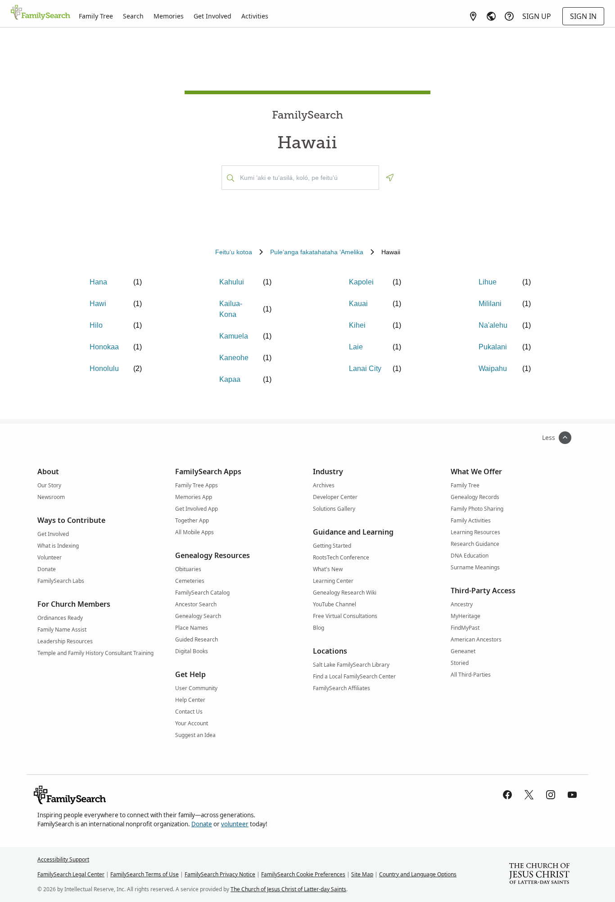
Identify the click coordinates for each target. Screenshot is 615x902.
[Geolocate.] (389, 177)
